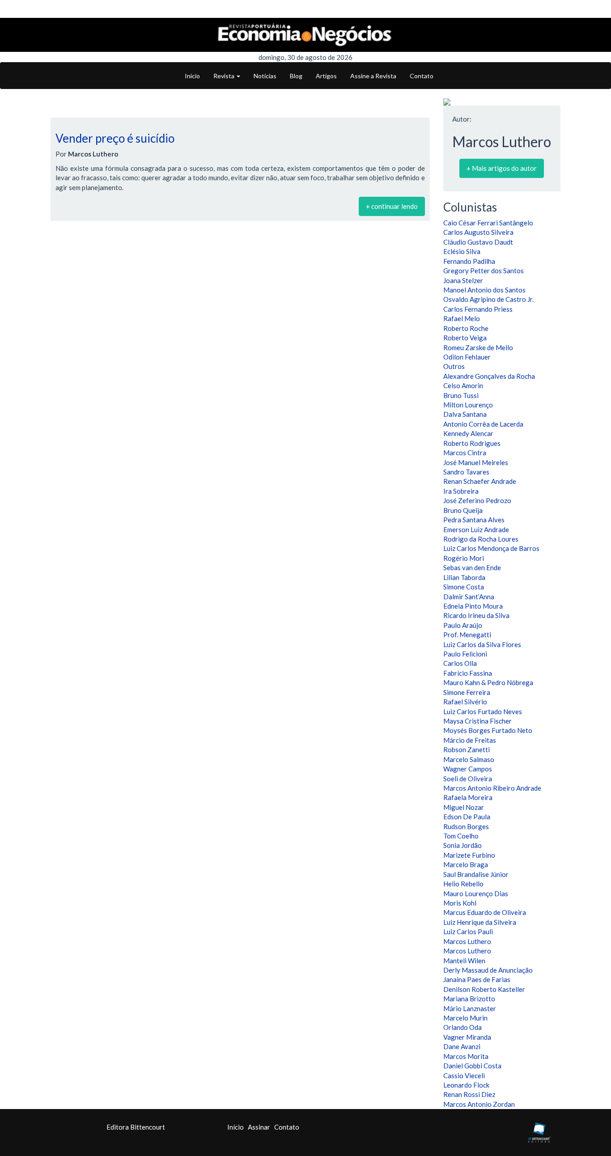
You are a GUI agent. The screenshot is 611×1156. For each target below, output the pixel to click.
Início (192, 76)
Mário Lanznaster (469, 1008)
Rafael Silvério (465, 702)
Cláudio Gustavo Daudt (478, 242)
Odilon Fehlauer (467, 357)
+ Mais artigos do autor (502, 168)
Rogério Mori (463, 558)
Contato (421, 76)
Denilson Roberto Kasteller (484, 989)
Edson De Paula (466, 817)
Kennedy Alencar (468, 433)
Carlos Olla (460, 663)
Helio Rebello (463, 884)
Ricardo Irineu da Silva (476, 615)
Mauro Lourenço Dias (475, 893)
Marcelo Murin (465, 1018)
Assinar (259, 1127)
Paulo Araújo (462, 625)
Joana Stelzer (463, 280)
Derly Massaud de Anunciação (488, 970)
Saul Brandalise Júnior (476, 874)
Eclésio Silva (461, 251)
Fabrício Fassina (467, 673)
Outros (454, 366)
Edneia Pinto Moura (473, 606)
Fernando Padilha (469, 261)
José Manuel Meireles (475, 462)
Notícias (265, 76)
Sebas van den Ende (472, 567)
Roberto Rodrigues (472, 443)
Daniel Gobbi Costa (472, 1066)
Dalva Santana (465, 414)
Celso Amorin (463, 385)
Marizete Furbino (469, 855)
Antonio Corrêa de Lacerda (483, 424)
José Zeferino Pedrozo (477, 500)
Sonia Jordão (462, 845)
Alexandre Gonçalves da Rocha (489, 376)
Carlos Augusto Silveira (478, 232)
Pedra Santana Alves (474, 520)
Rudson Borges (466, 826)
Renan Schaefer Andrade (479, 481)
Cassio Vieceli (464, 1075)
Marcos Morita (465, 1056)
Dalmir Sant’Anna (468, 597)
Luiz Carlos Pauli (468, 931)
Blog (296, 76)
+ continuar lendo (392, 206)
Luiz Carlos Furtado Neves (482, 711)
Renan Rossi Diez (469, 1094)
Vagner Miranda (467, 1037)
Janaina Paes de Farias (476, 979)
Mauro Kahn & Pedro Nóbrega (488, 682)
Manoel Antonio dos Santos (484, 290)
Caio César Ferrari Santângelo (488, 223)
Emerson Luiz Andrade (476, 529)
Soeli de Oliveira (467, 779)
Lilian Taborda (464, 577)
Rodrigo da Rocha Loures (480, 539)
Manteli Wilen (464, 961)
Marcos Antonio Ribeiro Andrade (492, 788)
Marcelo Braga (465, 864)
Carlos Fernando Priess (478, 309)
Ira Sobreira (461, 491)
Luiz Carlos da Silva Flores (482, 644)
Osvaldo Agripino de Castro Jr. (488, 299)
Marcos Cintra (464, 453)
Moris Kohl (459, 903)
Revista (224, 76)
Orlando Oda (462, 1027)
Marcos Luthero (467, 941)
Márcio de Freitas (469, 740)
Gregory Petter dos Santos (483, 271)
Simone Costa (463, 587)
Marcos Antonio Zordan (479, 1104)
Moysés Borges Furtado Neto (487, 730)
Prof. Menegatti (467, 635)
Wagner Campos (467, 769)
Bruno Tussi (461, 395)
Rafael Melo (461, 318)
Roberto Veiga (465, 338)
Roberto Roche (465, 328)
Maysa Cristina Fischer (477, 721)
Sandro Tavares (466, 472)
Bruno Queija (463, 510)
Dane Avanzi (461, 1046)
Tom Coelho (461, 836)
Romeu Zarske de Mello (478, 347)
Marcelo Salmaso (468, 759)
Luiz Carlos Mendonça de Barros (491, 548)
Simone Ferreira (466, 692)
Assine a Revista (373, 76)
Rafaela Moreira (467, 797)
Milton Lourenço (468, 405)
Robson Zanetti (466, 749)
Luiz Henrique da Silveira (479, 922)
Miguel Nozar (463, 807)
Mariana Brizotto (469, 999)
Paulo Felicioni (465, 654)
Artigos (326, 76)
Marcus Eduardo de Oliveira (484, 912)
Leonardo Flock (466, 1085)
